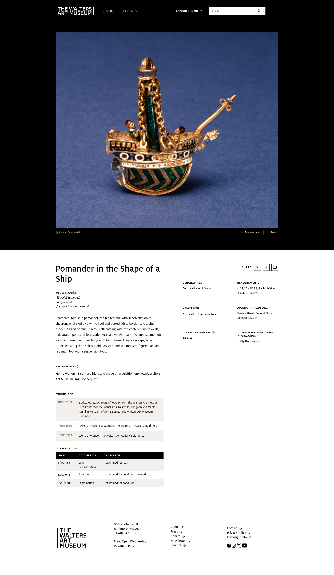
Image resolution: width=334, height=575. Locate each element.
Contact (232, 528)
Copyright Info (237, 537)
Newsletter (178, 541)
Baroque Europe (67, 306)
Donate (175, 536)
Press (174, 531)
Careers (176, 545)
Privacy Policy (237, 533)
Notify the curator (248, 341)
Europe (187, 288)
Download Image (253, 232)
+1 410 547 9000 (125, 533)
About (175, 527)
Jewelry (83, 306)
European (61, 293)
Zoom (274, 232)
